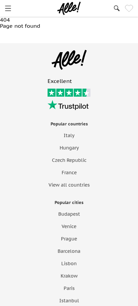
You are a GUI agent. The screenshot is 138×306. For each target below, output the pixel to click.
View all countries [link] (69, 185)
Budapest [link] (69, 214)
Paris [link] (69, 288)
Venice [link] (69, 226)
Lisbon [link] (69, 264)
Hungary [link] (69, 148)
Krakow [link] (69, 276)
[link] (8, 8)
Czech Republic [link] (69, 160)
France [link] (69, 173)
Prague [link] (69, 239)
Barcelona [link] (69, 251)
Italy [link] (69, 135)
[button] (28, 36)
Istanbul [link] (69, 301)
